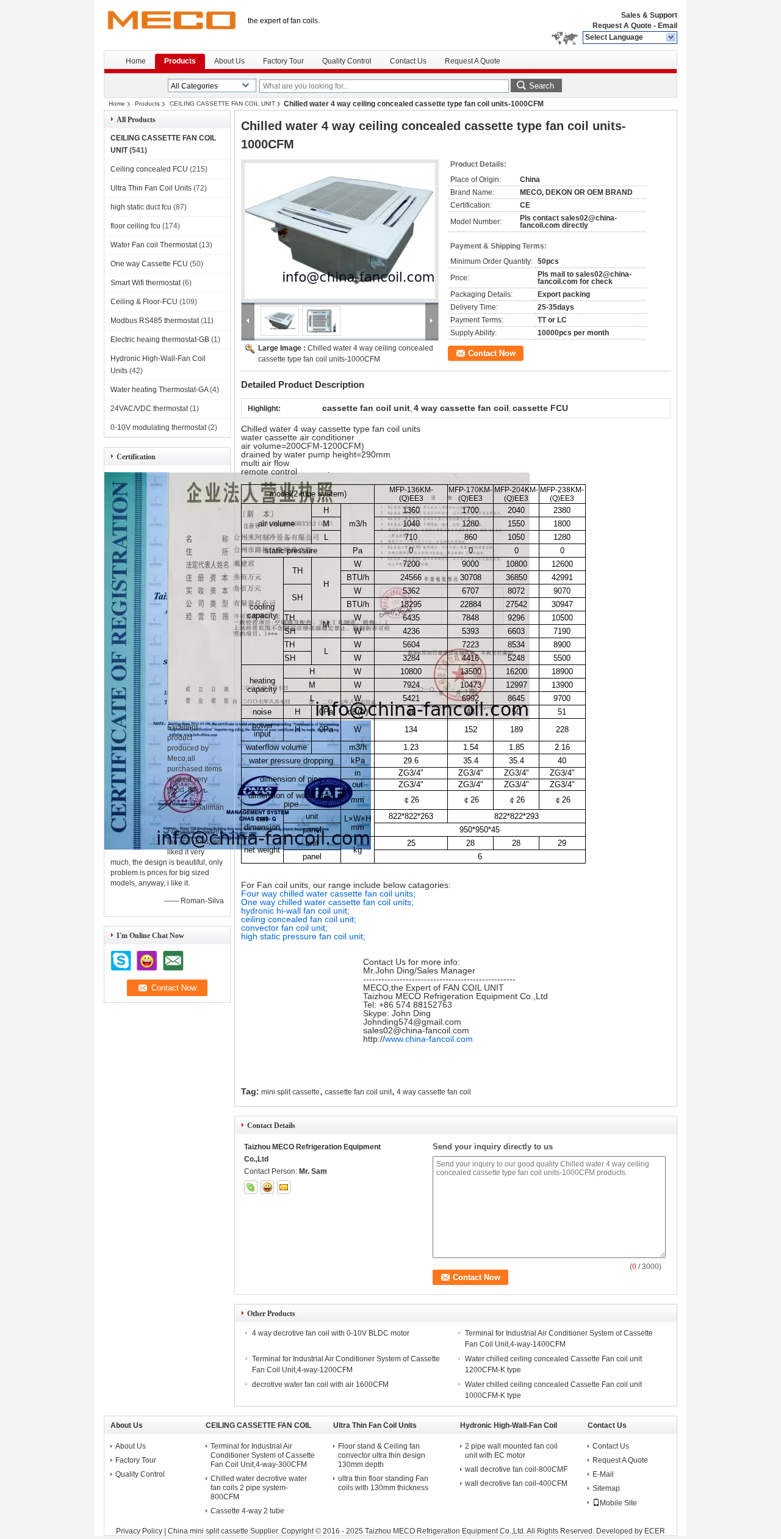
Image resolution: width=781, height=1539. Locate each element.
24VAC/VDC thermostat (149, 408)
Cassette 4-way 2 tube (247, 1511)
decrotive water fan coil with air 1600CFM (320, 1384)
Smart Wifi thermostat (145, 282)
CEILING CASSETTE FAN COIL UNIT (222, 103)
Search (541, 85)
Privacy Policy (139, 1531)
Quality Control (347, 61)
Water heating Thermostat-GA (159, 389)
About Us (229, 61)
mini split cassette (290, 1092)
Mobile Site (618, 1503)
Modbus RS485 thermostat (154, 320)
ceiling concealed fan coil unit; (298, 919)
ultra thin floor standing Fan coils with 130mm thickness (383, 1483)
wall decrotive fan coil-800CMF (516, 1469)
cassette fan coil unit (358, 1092)
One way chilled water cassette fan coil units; (327, 902)
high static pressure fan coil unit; (303, 936)
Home (136, 61)
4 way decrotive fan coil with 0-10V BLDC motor (330, 1333)
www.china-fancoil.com (429, 1039)
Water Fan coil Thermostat (153, 245)
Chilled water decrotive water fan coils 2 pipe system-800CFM (259, 1487)
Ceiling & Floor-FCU (144, 301)
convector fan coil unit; (284, 928)
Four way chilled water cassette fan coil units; (328, 893)
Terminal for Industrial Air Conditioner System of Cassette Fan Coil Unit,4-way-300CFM (263, 1455)
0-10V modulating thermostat (158, 427)
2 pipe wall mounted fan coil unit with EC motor (511, 1451)
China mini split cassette (208, 1531)
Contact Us (408, 61)
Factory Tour (283, 61)
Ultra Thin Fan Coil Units (151, 188)
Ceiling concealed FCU (149, 169)
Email (667, 25)
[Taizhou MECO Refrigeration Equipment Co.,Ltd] (671, 37)
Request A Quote (622, 25)
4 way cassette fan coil (434, 1092)
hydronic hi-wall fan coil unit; (295, 910)
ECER (654, 1531)
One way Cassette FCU (149, 264)
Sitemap (606, 1488)
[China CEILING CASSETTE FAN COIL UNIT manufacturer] (171, 24)
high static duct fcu (140, 207)
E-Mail (603, 1474)
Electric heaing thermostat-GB (159, 339)
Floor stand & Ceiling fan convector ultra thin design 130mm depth (381, 1455)
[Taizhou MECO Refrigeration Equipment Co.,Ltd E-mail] (283, 1187)
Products (180, 61)
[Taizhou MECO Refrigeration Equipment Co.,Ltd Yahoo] (267, 1187)
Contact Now (492, 353)
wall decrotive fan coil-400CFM (516, 1483)
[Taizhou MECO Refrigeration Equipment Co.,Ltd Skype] (250, 1187)
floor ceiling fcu (135, 226)
